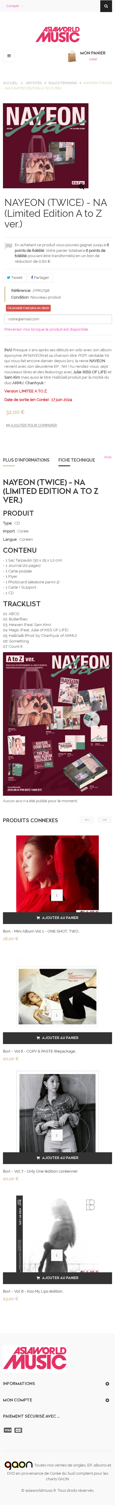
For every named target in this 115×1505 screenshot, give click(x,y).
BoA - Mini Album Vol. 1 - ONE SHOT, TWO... (41, 931)
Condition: (20, 297)
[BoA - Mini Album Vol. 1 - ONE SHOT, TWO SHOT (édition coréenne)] (57, 876)
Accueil (10, 83)
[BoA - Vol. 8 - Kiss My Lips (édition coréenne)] (57, 1236)
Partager (41, 277)
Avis (107, 457)
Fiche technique (76, 460)
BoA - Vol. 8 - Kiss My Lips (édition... (33, 1291)
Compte (12, 6)
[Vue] (57, 895)
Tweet (16, 277)
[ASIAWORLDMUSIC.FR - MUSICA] (57, 35)
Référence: (21, 290)
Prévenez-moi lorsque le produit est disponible (46, 329)
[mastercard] (19, 1430)
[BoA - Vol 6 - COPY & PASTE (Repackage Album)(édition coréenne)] (57, 996)
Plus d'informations (26, 460)
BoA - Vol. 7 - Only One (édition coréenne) (40, 1171)
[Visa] (8, 1430)
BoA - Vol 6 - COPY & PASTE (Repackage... (40, 1051)
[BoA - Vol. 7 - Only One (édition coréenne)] (57, 1116)
